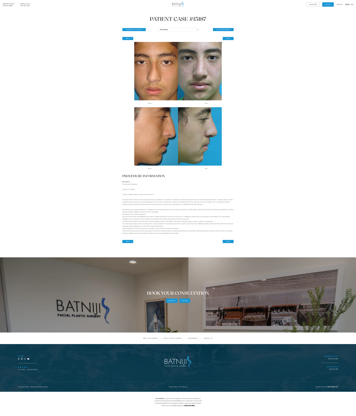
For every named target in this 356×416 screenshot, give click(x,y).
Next (228, 38)
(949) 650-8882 (8, 6)
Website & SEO (320, 387)
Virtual (185, 301)
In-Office (171, 301)
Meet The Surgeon (150, 338)
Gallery (340, 4)
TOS (179, 387)
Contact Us (208, 338)
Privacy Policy (173, 387)
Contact (328, 4)
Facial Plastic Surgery (172, 338)
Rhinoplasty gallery (134, 30)
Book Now (313, 4)
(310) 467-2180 (25, 6)
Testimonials (193, 338)
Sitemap (184, 387)
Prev (128, 38)
